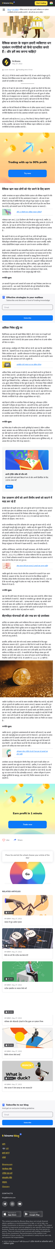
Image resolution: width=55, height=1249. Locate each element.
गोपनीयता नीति (7, 1169)
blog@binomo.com (8, 1198)
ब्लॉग (3, 1144)
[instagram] (12, 1204)
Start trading (41, 3)
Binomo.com (7, 1164)
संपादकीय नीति (7, 1177)
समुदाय (4, 1182)
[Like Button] (3, 840)
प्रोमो (4, 1157)
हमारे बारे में (5, 1153)
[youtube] (19, 1204)
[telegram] (4, 1204)
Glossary (6, 1186)
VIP (7, 1148)
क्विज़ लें (9, 487)
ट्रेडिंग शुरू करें (7, 1173)
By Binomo (16, 61)
